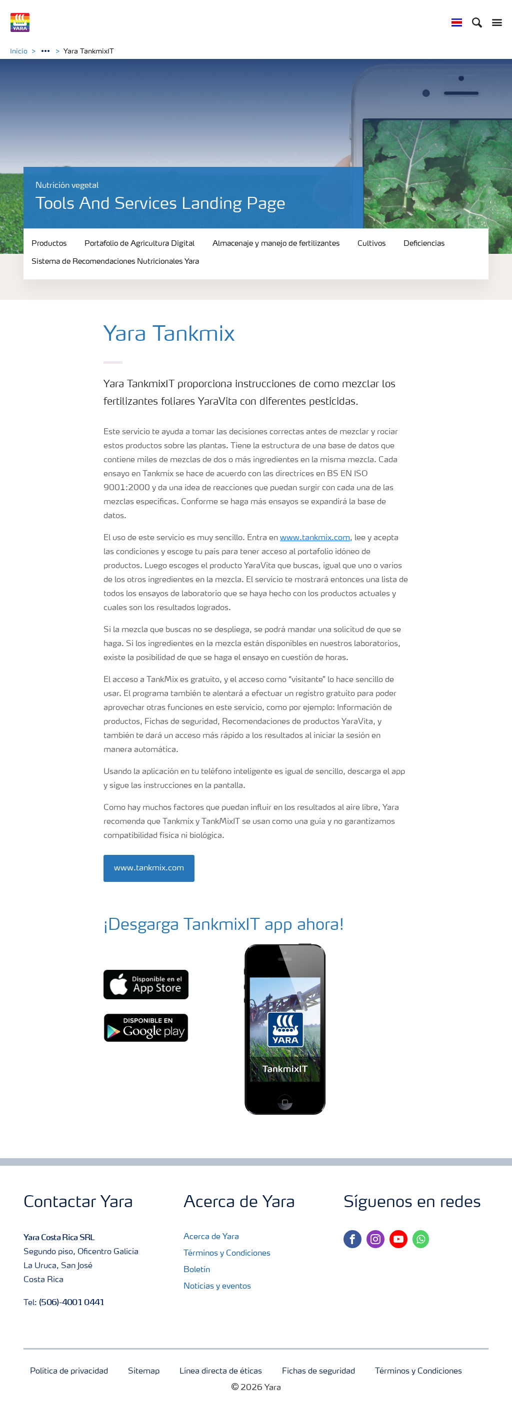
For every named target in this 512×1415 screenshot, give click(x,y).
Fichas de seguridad (318, 1372)
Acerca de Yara (211, 1237)
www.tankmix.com (315, 538)
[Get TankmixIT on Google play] (146, 1027)
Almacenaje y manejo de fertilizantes (276, 244)
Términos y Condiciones (227, 1254)
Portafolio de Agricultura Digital (139, 244)
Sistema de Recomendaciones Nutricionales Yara (115, 262)
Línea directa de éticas (221, 1372)
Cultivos (372, 244)
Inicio (19, 51)
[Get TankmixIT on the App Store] (146, 985)
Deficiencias (424, 244)
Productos (49, 244)
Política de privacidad (69, 1372)
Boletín (197, 1270)
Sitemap (144, 1372)
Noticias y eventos (217, 1287)
